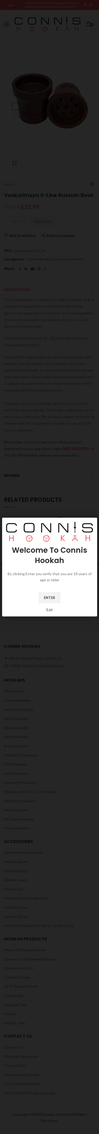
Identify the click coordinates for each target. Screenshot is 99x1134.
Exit (49, 609)
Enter (49, 598)
